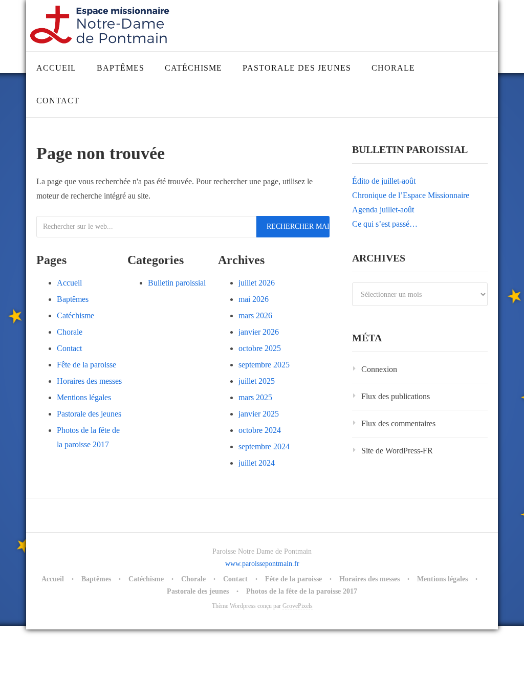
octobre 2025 (259, 348)
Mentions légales (84, 397)
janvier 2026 (258, 331)
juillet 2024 (256, 462)
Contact (57, 100)
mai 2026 (253, 299)
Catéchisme (193, 67)
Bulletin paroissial (177, 282)
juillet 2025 (256, 381)
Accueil (56, 67)
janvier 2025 (258, 413)
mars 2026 (255, 315)
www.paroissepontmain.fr (262, 563)
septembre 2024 (264, 446)
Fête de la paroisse (86, 364)
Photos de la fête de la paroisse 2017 (301, 591)
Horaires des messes (89, 381)
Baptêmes (120, 67)
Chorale (393, 67)
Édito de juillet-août (384, 181)
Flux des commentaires (398, 423)
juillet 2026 (256, 282)
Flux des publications (395, 396)
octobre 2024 (259, 430)
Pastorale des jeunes (297, 67)
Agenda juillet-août (383, 209)
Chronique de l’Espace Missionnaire (410, 195)
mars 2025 (255, 397)
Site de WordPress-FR (397, 450)
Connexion (379, 369)
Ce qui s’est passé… (385, 224)
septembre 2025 (264, 364)
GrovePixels (297, 605)
